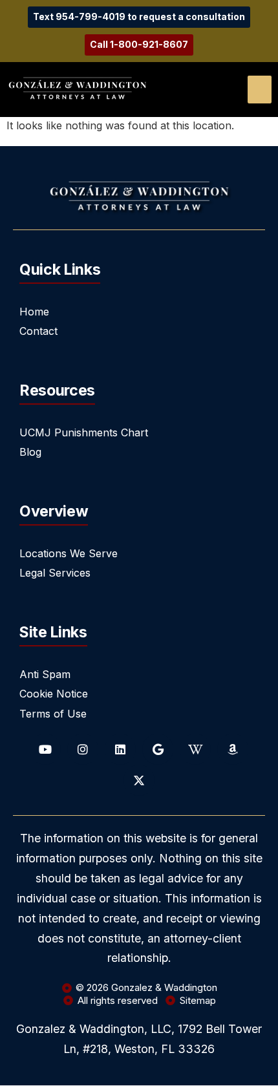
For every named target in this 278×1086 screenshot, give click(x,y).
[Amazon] (232, 749)
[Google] (157, 749)
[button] (260, 89)
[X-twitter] (139, 780)
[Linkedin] (120, 749)
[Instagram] (82, 749)
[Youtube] (45, 749)
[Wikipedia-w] (195, 749)
